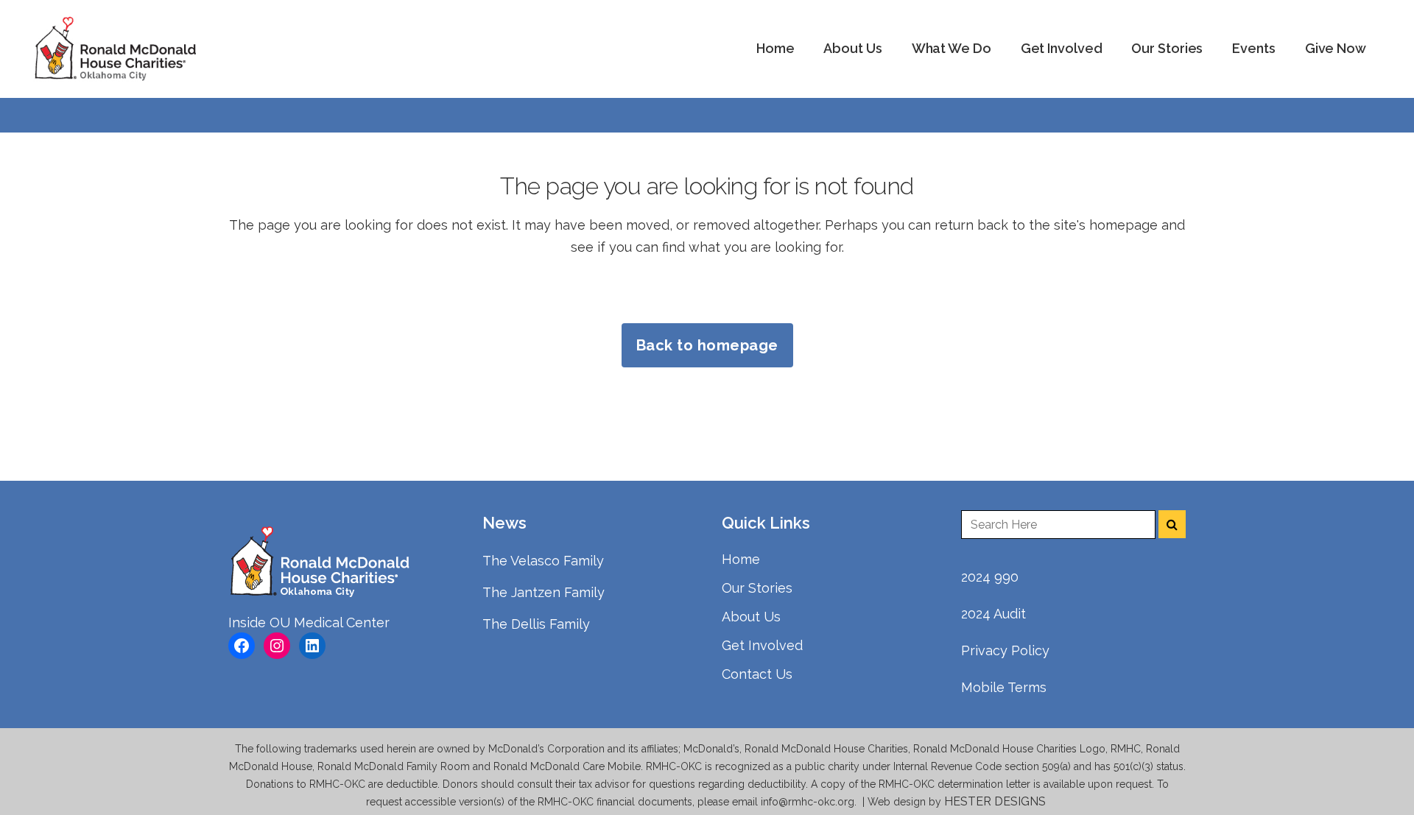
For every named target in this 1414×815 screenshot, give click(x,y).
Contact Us (757, 674)
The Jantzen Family (543, 592)
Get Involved (762, 645)
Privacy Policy (1005, 650)
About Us (751, 616)
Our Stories (757, 588)
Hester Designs (996, 801)
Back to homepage (707, 345)
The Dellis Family (536, 624)
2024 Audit (993, 613)
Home (741, 559)
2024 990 (990, 577)
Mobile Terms (1004, 687)
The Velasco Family (543, 560)
